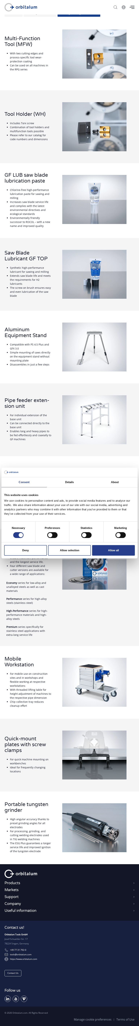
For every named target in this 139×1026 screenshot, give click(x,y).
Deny (25, 550)
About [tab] (115, 482)
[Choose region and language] (123, 7)
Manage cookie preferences (92, 1019)
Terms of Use (125, 1019)
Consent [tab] (24, 482)
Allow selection (69, 550)
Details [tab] (69, 482)
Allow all (113, 550)
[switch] (52, 535)
